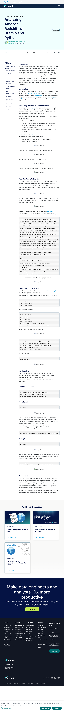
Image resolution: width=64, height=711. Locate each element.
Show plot (8, 107)
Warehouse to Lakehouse (18, 630)
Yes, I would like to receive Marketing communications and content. (54, 637)
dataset (34, 108)
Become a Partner (19, 639)
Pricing (39, 647)
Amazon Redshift (52, 97)
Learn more (50, 1)
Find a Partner (18, 637)
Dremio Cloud (7, 627)
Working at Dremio (31, 636)
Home (7, 52)
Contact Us (32, 609)
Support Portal (41, 644)
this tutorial (50, 211)
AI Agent (6, 631)
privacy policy (52, 646)
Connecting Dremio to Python (10, 92)
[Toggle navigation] (59, 6)
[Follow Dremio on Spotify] (9, 667)
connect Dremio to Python (50, 291)
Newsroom (29, 631)
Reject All (57, 708)
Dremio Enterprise (8, 629)
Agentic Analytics (19, 627)
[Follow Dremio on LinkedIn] (6, 667)
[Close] (61, 703)
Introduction (9, 73)
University (40, 633)
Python (23, 99)
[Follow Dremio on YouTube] (12, 667)
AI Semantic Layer (8, 634)
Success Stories (30, 625)
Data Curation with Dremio (10, 87)
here (31, 134)
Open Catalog (7, 639)
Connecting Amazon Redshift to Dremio (10, 81)
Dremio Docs (39, 95)
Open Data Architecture (7, 644)
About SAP (57, 1)
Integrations (7, 642)
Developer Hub (41, 639)
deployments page (33, 93)
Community (40, 642)
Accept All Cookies (45, 708)
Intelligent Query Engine (8, 636)
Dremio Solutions (19, 625)
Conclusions (9, 109)
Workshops (40, 625)
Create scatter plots (9, 100)
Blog (39, 637)
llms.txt (24, 683)
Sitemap (43, 683)
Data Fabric (18, 635)
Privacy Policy (31, 683)
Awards (28, 634)
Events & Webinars (42, 627)
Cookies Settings (6, 708)
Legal (37, 683)
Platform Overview (8, 625)
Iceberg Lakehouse (20, 633)
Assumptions (9, 76)
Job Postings (29, 638)
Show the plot (9, 104)
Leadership (29, 629)
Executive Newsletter (40, 630)
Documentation (41, 635)
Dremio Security (30, 627)
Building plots (9, 96)
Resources (13, 52)
